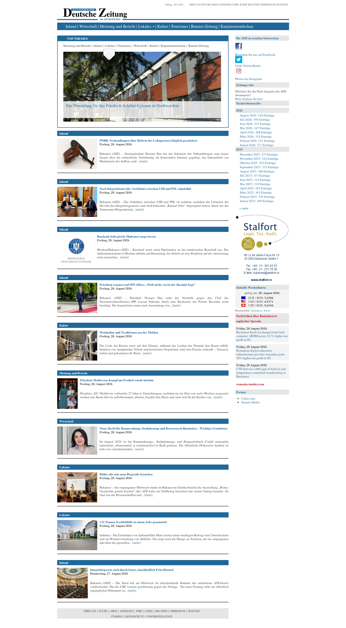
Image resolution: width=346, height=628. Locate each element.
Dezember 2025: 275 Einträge (259, 154)
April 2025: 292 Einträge (256, 188)
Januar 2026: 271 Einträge (257, 145)
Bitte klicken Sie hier (248, 99)
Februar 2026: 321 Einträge (257, 141)
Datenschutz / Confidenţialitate (149, 616)
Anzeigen (226, 4)
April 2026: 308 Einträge (256, 132)
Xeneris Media (250, 402)
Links (244, 4)
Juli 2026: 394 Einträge (255, 119)
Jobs (236, 4)
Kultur (162, 26)
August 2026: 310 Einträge (257, 115)
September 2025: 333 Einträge (259, 167)
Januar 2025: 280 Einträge (257, 201)
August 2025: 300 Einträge (257, 171)
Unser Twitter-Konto (248, 66)
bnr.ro (267, 310)
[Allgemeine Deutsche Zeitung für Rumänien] (94, 11)
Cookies (116, 616)
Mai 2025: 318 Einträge (255, 184)
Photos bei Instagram (248, 79)
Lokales (144, 26)
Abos (215, 4)
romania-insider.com (250, 384)
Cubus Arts (248, 398)
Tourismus (179, 26)
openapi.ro (257, 310)
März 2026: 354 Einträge (256, 136)
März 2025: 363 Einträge (256, 192)
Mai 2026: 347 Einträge (255, 128)
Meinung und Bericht (117, 26)
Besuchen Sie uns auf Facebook (255, 54)
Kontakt (282, 4)
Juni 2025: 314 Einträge (255, 180)
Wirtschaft (88, 26)
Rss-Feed (254, 4)
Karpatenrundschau (237, 26)
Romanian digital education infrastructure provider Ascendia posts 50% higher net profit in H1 (260, 354)
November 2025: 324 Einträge (259, 158)
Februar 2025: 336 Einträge (257, 197)
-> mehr (243, 208)
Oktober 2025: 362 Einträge (258, 163)
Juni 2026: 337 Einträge (255, 124)
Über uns (195, 4)
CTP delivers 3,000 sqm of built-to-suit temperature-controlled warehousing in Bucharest (261, 372)
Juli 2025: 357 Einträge (255, 175)
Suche (206, 4)
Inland (71, 26)
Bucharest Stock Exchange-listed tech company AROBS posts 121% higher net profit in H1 (262, 336)
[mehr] (143, 161)
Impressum (269, 4)
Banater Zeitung (204, 26)
